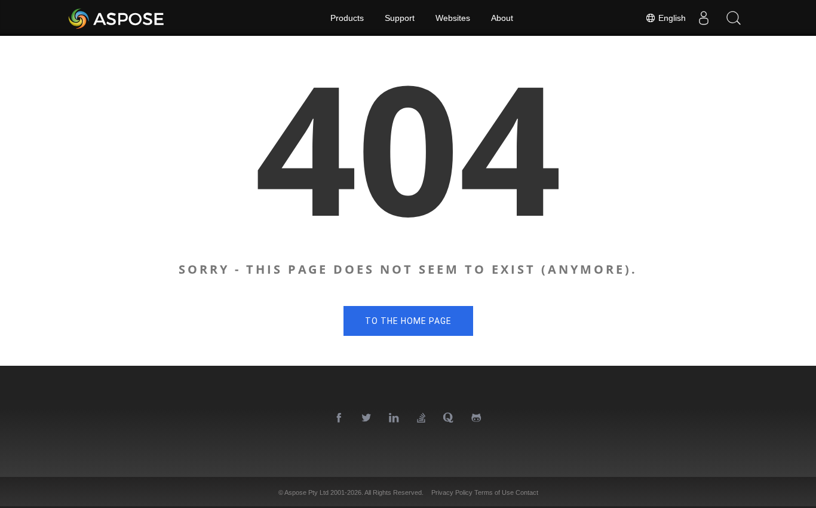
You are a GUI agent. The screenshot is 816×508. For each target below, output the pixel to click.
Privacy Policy (452, 492)
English (671, 18)
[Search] (733, 18)
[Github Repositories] (476, 418)
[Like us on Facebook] (339, 418)
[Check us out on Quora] (449, 418)
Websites (452, 18)
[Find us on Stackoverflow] (422, 418)
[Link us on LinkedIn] (394, 418)
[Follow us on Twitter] (367, 418)
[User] (704, 18)
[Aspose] (117, 18)
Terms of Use (494, 492)
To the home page (408, 321)
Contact (527, 492)
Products (347, 18)
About (502, 18)
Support (400, 18)
